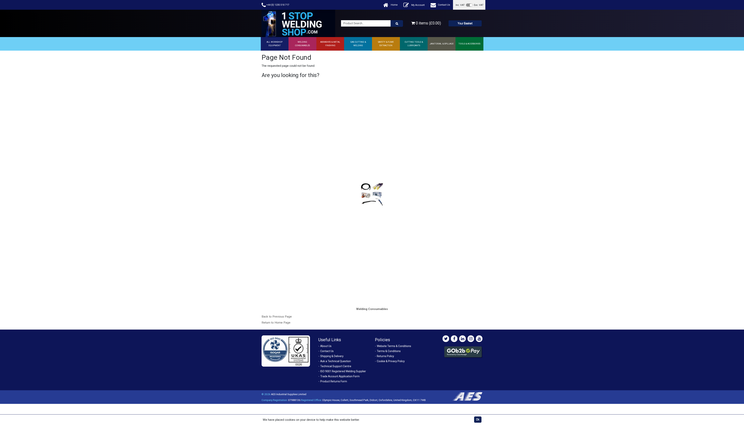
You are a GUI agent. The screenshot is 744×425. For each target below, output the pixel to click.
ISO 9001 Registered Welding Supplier (343, 371)
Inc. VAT (460, 4)
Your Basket (465, 23)
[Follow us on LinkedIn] (462, 338)
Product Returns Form (333, 381)
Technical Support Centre (335, 366)
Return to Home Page (276, 322)
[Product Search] (397, 23)
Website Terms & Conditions (394, 346)
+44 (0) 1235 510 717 (277, 4)
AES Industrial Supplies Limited (288, 394)
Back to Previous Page (277, 316)
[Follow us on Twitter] (446, 338)
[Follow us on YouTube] (479, 338)
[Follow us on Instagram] (471, 338)
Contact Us (444, 4)
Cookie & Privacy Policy (391, 361)
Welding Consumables (372, 309)
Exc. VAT (478, 4)
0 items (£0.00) (428, 23)
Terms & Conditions (389, 351)
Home (394, 4)
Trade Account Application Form (340, 376)
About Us (326, 346)
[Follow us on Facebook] (454, 338)
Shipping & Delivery (332, 356)
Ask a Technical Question (335, 361)
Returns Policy (385, 356)
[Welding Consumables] (372, 194)
